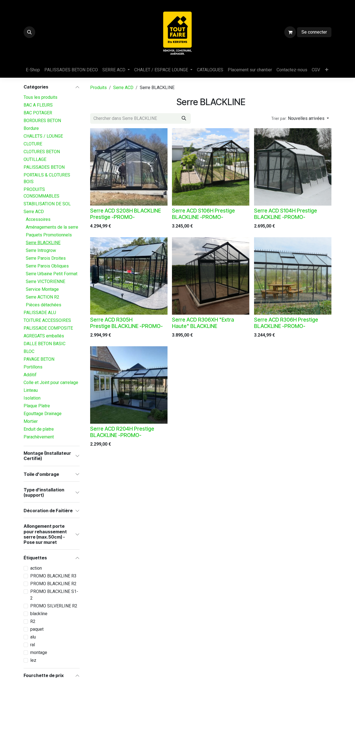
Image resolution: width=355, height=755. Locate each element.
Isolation (32, 398)
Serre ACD (34, 211)
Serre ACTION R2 (42, 297)
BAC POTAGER (38, 112)
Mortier (31, 421)
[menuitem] (33, 69)
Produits (98, 87)
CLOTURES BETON (42, 151)
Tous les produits (40, 97)
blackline (38, 613)
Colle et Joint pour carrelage (51, 382)
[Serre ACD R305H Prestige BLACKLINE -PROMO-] (129, 276)
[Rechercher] (184, 118)
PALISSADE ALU (40, 312)
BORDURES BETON (42, 120)
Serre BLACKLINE (43, 242)
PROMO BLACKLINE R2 (53, 583)
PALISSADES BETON (44, 167)
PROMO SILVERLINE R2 (53, 605)
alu (33, 637)
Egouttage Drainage (43, 413)
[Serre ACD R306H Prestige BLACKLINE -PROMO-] (292, 276)
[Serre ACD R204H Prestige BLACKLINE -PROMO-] (129, 385)
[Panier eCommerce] (290, 32)
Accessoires (38, 219)
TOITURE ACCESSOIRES (47, 320)
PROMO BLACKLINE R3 (53, 576)
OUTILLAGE (35, 159)
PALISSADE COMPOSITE (48, 328)
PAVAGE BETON (39, 359)
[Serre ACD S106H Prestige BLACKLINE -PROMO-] (210, 167)
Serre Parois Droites (46, 258)
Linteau (31, 390)
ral (32, 644)
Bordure (31, 128)
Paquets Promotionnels (49, 235)
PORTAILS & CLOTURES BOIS (47, 178)
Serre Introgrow (41, 250)
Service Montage (42, 289)
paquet (37, 629)
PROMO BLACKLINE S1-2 (54, 595)
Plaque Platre (37, 405)
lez (33, 660)
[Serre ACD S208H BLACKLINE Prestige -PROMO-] (129, 167)
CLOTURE (33, 144)
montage (38, 652)
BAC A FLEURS (38, 105)
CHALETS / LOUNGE (43, 136)
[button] (29, 32)
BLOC (29, 351)
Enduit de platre (39, 429)
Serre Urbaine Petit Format (51, 273)
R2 (33, 621)
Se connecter (314, 32)
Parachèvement (39, 437)
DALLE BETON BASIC (44, 343)
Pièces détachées (43, 304)
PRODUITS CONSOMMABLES (41, 193)
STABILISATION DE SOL (47, 203)
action (36, 568)
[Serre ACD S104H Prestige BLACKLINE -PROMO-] (292, 167)
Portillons (33, 367)
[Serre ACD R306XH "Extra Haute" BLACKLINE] (210, 276)
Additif (30, 374)
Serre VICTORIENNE (45, 281)
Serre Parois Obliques (47, 266)
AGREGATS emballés (44, 336)
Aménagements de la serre (52, 227)
